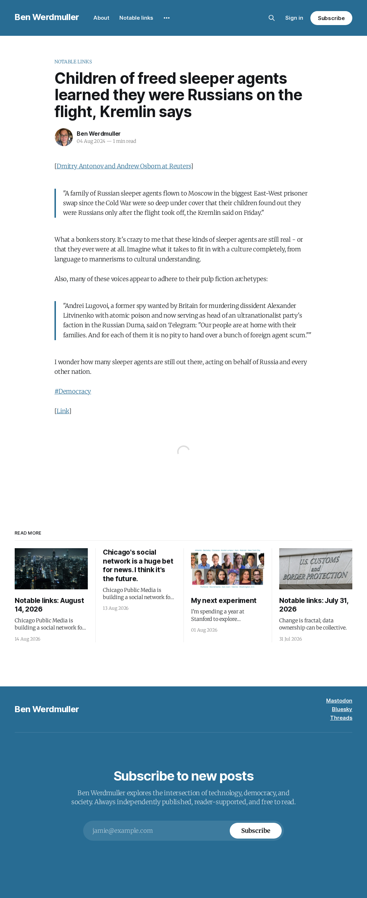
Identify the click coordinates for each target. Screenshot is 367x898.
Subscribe (331, 18)
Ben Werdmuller (47, 17)
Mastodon (339, 700)
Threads (341, 717)
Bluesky (342, 709)
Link (63, 411)
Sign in (294, 17)
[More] (166, 18)
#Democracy (72, 391)
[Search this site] (271, 18)
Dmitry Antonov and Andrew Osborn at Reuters (124, 166)
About (101, 17)
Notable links (136, 17)
